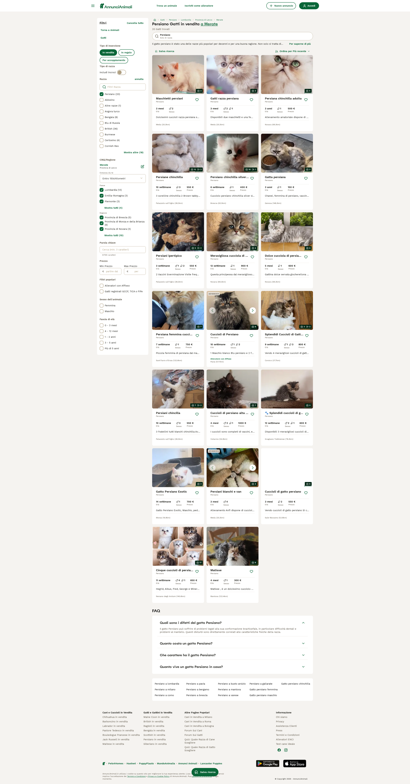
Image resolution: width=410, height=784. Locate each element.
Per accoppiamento (113, 60)
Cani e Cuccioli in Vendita (117, 712)
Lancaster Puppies (211, 763)
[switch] (121, 72)
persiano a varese (228, 695)
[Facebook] (279, 750)
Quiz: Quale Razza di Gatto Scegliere (199, 749)
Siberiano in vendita (155, 744)
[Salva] (197, 100)
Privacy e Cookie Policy (158, 776)
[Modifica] (142, 166)
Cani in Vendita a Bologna (199, 726)
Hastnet (131, 763)
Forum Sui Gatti (193, 735)
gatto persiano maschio (263, 695)
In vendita (108, 52)
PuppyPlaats (146, 763)
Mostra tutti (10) (113, 235)
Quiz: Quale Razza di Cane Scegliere (199, 741)
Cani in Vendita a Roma (197, 721)
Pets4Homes (115, 763)
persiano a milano (165, 689)
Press (279, 730)
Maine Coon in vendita (156, 717)
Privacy (280, 721)
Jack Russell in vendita (115, 739)
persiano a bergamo (197, 689)
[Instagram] (286, 750)
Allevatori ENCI (285, 739)
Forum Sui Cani (193, 730)
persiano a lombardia (167, 683)
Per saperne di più (300, 43)
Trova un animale (166, 5)
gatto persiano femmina (264, 689)
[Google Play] (267, 763)
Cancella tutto (135, 23)
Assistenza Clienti (286, 726)
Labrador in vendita (113, 726)
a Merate (209, 24)
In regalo (126, 52)
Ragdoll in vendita (154, 726)
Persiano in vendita (155, 739)
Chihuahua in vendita (114, 717)
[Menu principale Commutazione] (93, 6)
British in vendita (153, 721)
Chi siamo (281, 717)
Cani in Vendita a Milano (198, 717)
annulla (139, 79)
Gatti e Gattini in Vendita (158, 712)
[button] (232, 310)
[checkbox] (101, 94)
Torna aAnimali (110, 30)
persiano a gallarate (261, 683)
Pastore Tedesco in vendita (118, 730)
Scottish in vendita (154, 735)
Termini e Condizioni (287, 735)
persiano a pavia (195, 683)
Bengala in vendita (154, 730)
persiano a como (164, 695)
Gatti (103, 37)
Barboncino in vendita (115, 721)
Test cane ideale (285, 744)
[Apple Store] (295, 763)
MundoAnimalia (166, 763)
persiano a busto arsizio (232, 683)
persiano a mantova (229, 689)
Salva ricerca (166, 51)
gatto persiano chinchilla (295, 683)
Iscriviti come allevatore (199, 5)
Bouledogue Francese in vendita (121, 735)
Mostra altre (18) (134, 152)
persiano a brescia (196, 695)
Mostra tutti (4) (113, 207)
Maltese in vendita (113, 744)
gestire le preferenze (202, 776)
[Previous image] (212, 310)
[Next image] (253, 310)
